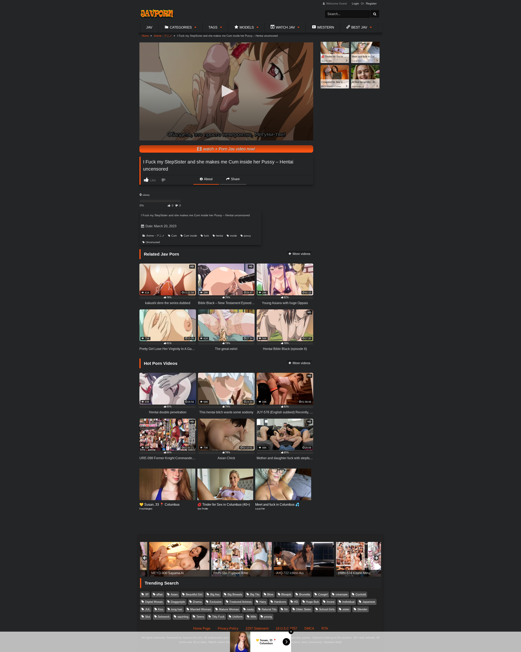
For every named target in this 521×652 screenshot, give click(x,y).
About (207, 179)
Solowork (164, 616)
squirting (182, 616)
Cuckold (361, 594)
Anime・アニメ (163, 35)
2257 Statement (257, 628)
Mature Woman (229, 609)
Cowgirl (323, 594)
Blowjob (286, 594)
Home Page (201, 628)
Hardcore (280, 601)
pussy (247, 235)
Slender (362, 609)
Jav (149, 27)
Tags (212, 27)
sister (346, 609)
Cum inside (190, 235)
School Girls (327, 609)
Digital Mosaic (154, 601)
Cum (174, 235)
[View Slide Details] (170, 559)
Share (235, 179)
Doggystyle (178, 601)
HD (296, 601)
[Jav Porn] (156, 14)
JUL (147, 609)
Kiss (160, 609)
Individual (348, 601)
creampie (342, 594)
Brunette (304, 594)
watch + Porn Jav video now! (228, 149)
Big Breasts (235, 594)
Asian (174, 594)
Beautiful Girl (194, 594)
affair (159, 594)
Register (371, 3)
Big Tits (254, 594)
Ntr (286, 609)
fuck (206, 235)
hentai (219, 235)
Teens (200, 616)
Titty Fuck (218, 616)
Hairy (262, 601)
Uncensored (153, 242)
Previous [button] (145, 558)
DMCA (309, 628)
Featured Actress (241, 601)
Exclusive (216, 601)
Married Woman (200, 609)
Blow (270, 594)
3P (147, 594)
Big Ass (215, 594)
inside (233, 235)
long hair (176, 609)
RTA (325, 628)
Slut (147, 616)
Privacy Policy (228, 628)
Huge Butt (312, 601)
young (268, 616)
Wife (253, 616)
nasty (250, 609)
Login (355, 3)
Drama (197, 601)
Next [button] (376, 558)
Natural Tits (269, 609)
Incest (330, 601)
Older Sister (303, 609)
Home (145, 35)
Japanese (368, 601)
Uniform (237, 616)
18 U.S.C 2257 (286, 628)
